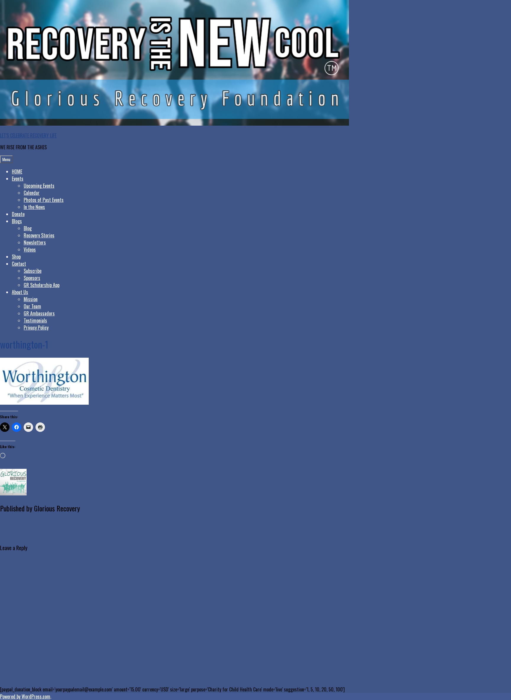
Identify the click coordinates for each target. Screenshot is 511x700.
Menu (6, 159)
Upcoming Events (39, 185)
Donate (18, 214)
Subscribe (32, 270)
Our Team (32, 306)
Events (17, 178)
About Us (20, 292)
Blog (28, 228)
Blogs (17, 221)
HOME (17, 171)
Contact (19, 263)
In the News (34, 206)
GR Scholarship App (41, 285)
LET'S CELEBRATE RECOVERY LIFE (28, 135)
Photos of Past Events (44, 199)
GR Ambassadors (39, 313)
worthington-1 (25, 534)
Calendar (32, 192)
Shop (16, 256)
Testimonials (35, 320)
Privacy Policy (36, 327)
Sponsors (32, 277)
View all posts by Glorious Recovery (32, 522)
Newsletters (35, 242)
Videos (30, 249)
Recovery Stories (39, 235)
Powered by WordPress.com (25, 696)
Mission (31, 299)
